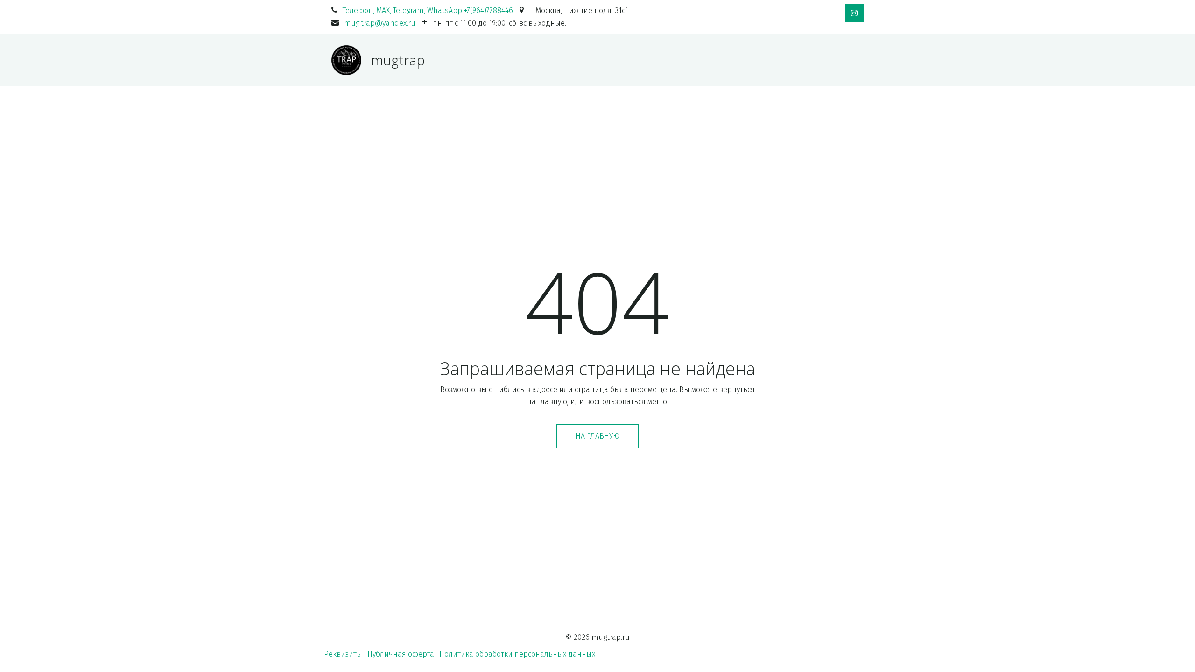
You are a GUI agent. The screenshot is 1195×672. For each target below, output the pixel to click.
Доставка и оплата (601, 60)
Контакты (805, 60)
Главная (473, 60)
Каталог (524, 60)
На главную (597, 436)
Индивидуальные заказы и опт (711, 60)
